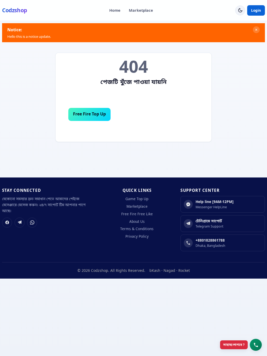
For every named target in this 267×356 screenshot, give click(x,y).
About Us (133, 130)
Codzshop (14, 10)
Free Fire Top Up (89, 114)
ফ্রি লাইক (185, 114)
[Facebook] (7, 223)
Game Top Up (136, 198)
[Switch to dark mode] (240, 10)
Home (114, 10)
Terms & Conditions (137, 228)
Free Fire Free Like (137, 213)
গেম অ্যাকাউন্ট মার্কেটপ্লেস (141, 114)
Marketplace (141, 10)
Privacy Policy (137, 236)
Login (256, 10)
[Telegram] (20, 223)
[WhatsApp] (32, 223)
